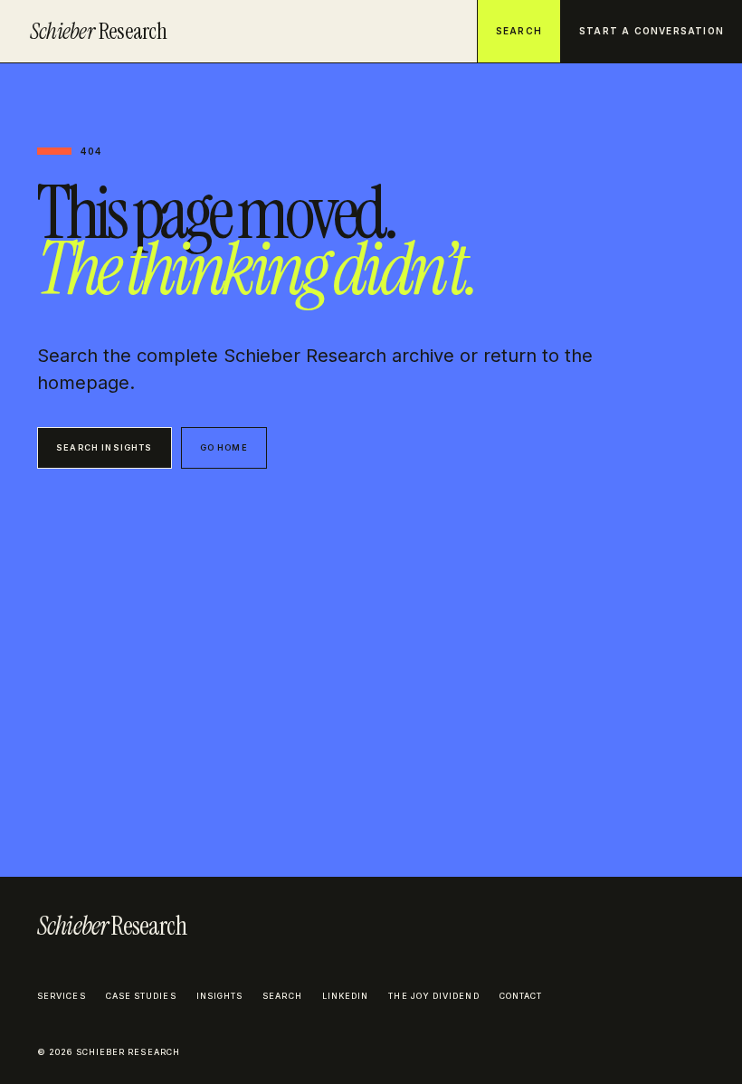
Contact (521, 996)
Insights (219, 996)
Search (519, 30)
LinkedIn (345, 996)
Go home (224, 447)
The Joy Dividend (433, 996)
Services (61, 996)
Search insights (104, 447)
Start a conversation (651, 30)
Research (98, 31)
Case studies (141, 996)
